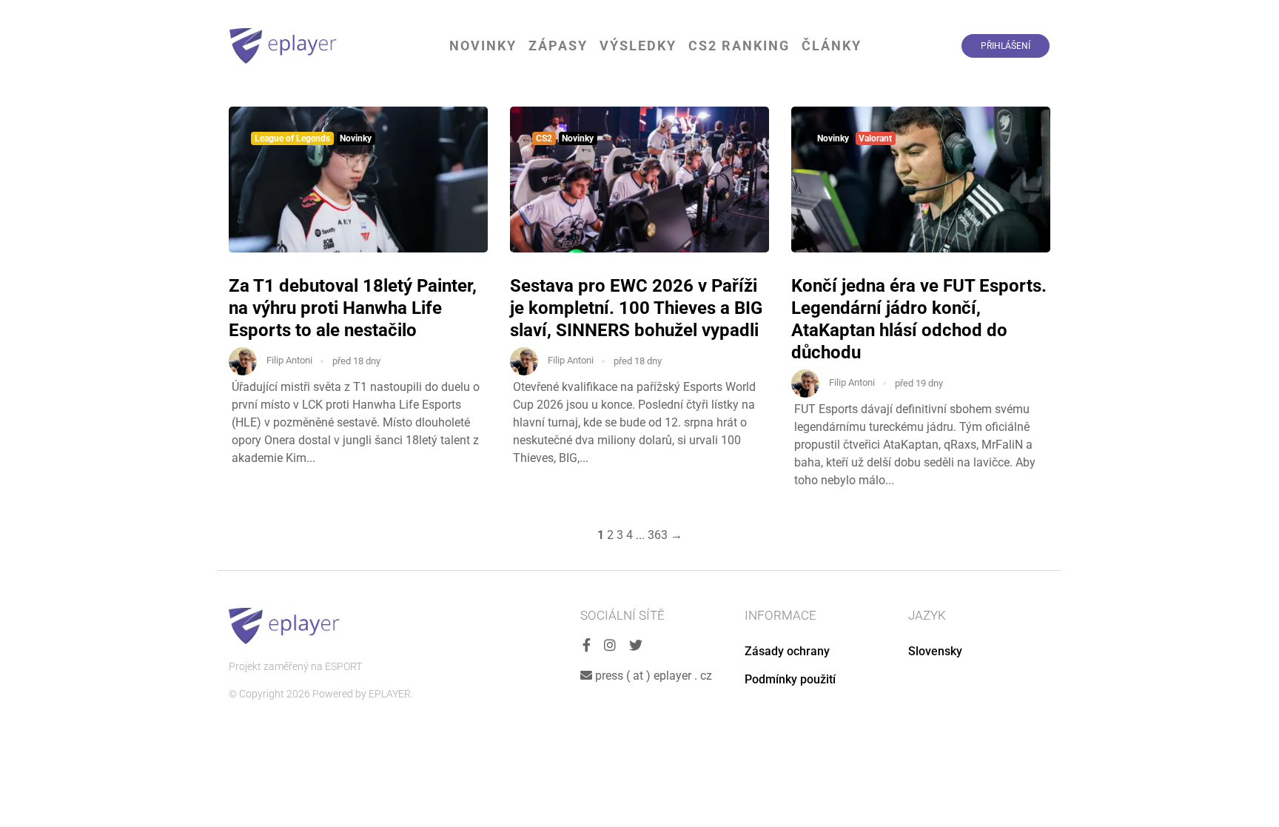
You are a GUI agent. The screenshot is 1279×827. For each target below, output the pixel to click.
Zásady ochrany (787, 651)
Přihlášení (1005, 46)
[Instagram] (610, 646)
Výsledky (638, 45)
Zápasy (558, 45)
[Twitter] (636, 646)
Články (832, 45)
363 (658, 535)
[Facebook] (586, 646)
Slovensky (935, 651)
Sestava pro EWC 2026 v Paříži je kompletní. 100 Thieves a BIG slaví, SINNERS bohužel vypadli (636, 308)
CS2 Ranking (739, 45)
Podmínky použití (790, 679)
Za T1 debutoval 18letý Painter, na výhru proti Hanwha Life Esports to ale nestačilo (353, 308)
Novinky (483, 45)
